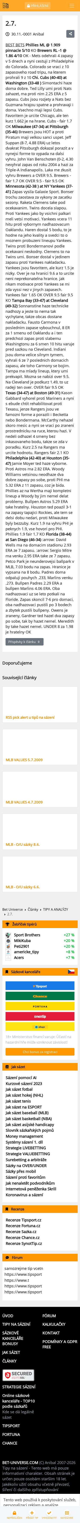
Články (33, 909)
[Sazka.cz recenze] (40, 1026)
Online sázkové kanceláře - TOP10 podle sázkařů (18, 1401)
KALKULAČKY (53, 1324)
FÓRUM (49, 1315)
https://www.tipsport (23, 1274)
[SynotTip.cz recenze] (40, 1016)
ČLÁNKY (9, 1361)
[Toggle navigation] (72, 6)
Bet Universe (12, 909)
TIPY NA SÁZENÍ (16, 1324)
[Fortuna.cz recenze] (40, 1006)
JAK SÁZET (11, 1352)
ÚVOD (7, 1315)
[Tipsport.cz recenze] (40, 986)
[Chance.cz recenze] (40, 996)
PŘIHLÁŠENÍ (39, 6)
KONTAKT (51, 1332)
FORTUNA (11, 1434)
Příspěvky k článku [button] (23, 642)
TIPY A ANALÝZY (55, 909)
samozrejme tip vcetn (23, 1268)
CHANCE (9, 1443)
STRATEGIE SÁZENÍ (18, 1386)
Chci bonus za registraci (40, 1052)
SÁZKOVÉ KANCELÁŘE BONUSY (12, 1338)
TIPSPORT (11, 1425)
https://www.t (16, 1280)
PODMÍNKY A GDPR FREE (59, 1344)
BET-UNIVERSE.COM (20, 1462)
